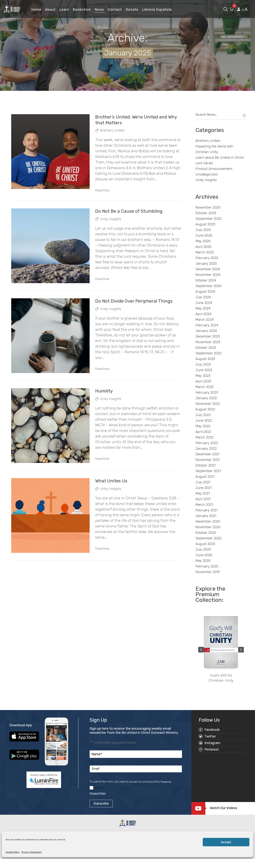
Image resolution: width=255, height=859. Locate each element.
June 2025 (203, 235)
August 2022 (205, 409)
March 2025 (204, 252)
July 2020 (203, 549)
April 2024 (203, 314)
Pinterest (211, 749)
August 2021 (204, 477)
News (99, 9)
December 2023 (207, 336)
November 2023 (207, 342)
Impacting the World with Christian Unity (214, 149)
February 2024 (206, 325)
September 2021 (208, 471)
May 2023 (202, 376)
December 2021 (207, 454)
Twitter (210, 736)
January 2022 (206, 449)
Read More (102, 190)
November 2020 (207, 527)
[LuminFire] (43, 781)
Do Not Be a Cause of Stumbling (128, 211)
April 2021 (203, 499)
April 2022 (203, 432)
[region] (221, 649)
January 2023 (206, 398)
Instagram (212, 743)
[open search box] (225, 9)
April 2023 (203, 381)
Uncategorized (206, 174)
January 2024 (206, 331)
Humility (104, 391)
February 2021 (206, 510)
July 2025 (203, 230)
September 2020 (208, 538)
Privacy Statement (31, 852)
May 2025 (203, 241)
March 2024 (204, 320)
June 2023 (203, 370)
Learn (64, 9)
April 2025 (203, 247)
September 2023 (208, 353)
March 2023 (204, 387)
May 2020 (203, 561)
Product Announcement (213, 169)
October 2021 (205, 465)
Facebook (212, 730)
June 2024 (203, 303)
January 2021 (205, 516)
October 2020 (205, 533)
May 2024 (203, 308)
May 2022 (202, 426)
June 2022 (203, 420)
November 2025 (207, 207)
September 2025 (208, 219)
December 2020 (207, 521)
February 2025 (206, 258)
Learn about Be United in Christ (219, 158)
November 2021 (207, 460)
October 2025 (205, 213)
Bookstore (82, 9)
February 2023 (206, 392)
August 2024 (205, 292)
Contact (115, 9)
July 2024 (203, 297)
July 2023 (203, 364)
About (50, 9)
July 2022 (203, 415)
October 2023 (205, 348)
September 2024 (208, 286)
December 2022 (207, 404)
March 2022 (204, 437)
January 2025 (206, 263)
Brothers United (112, 130)
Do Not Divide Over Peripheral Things (133, 301)
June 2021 (203, 488)
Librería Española (157, 9)
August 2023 (205, 359)
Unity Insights (110, 219)
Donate (132, 9)
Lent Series (204, 163)
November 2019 (207, 572)
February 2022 (206, 443)
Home (36, 9)
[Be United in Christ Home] (12, 9)
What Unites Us (111, 481)
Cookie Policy (13, 852)
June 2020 (203, 555)
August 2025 (205, 224)
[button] (201, 649)
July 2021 (202, 482)
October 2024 (205, 280)
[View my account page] (238, 9)
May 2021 (202, 493)
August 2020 (205, 544)
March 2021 (204, 505)
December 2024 (207, 269)
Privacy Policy (98, 793)
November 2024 (207, 275)
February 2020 (206, 566)
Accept (226, 842)
